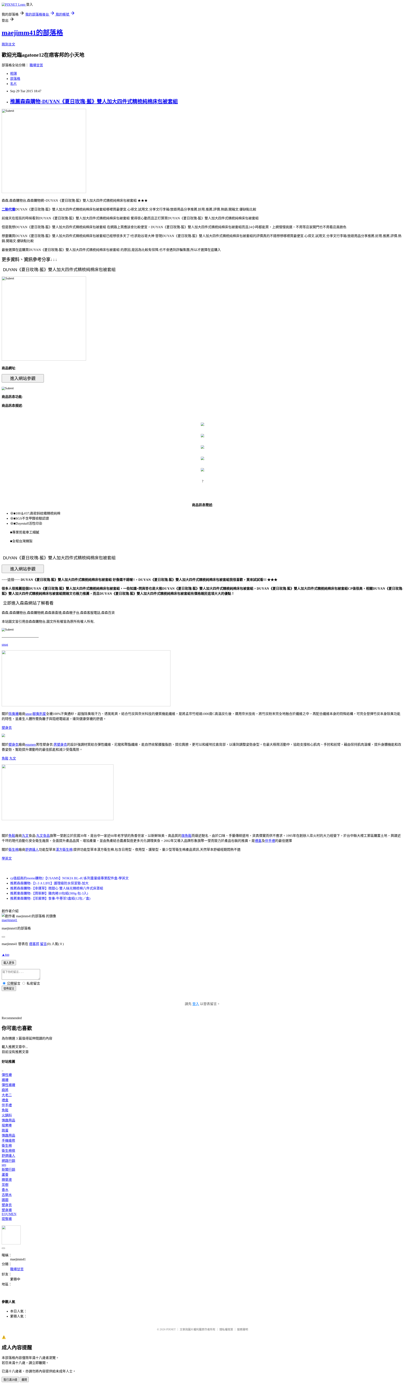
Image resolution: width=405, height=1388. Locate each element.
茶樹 (5, 1185)
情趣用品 (8, 1120)
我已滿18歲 (10, 1379)
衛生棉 (13, 849)
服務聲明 (242, 1329)
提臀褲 (7, 1219)
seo (4, 1165)
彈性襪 (7, 1075)
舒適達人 (32, 849)
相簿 (13, 73)
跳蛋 (5, 1130)
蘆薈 (5, 1174)
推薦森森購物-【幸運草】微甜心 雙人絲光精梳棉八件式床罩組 (56, 888)
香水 (5, 1190)
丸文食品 (43, 835)
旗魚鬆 (186, 835)
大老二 (7, 1095)
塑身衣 (7, 727)
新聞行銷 (8, 1169)
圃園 (5, 1200)
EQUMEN (9, 1214)
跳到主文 (8, 44)
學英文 (7, 858)
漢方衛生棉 (64, 849)
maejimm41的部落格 (32, 32)
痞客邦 (34, 944)
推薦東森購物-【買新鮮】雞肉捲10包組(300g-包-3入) (49, 893)
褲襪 (5, 1080)
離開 (24, 1379)
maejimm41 (9, 920)
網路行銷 (8, 1161)
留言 (43, 944)
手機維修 (8, 1140)
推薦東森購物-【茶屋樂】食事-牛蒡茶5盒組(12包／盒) (50, 898)
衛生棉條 (8, 1150)
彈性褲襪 (8, 1085)
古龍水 (7, 1195)
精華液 (7, 1179)
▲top (5, 954)
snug (5, 644)
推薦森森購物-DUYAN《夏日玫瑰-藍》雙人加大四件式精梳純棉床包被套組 (94, 101)
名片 (13, 83)
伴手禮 (270, 841)
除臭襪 (13, 714)
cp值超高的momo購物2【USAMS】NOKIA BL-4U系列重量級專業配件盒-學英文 (69, 878)
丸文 (12, 758)
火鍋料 (7, 1115)
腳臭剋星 (39, 714)
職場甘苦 (36, 65)
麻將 (5, 1090)
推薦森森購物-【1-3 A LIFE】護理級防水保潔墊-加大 (49, 883)
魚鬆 (5, 758)
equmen (30, 744)
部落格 (15, 78)
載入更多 (8, 962)
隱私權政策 (226, 1329)
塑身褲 (7, 1210)
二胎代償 (8, 209)
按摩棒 (7, 1125)
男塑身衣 (60, 744)
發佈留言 (8, 988)
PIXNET (171, 1329)
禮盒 (258, 841)
